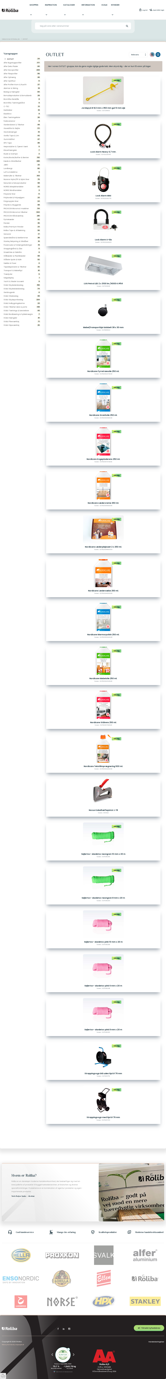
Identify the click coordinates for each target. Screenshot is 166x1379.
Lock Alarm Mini (103, 195)
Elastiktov (8, 114)
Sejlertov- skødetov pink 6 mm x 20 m (103, 985)
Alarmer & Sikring (11, 88)
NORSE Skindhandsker (13, 190)
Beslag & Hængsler (12, 92)
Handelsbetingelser (156, 1342)
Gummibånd (9, 139)
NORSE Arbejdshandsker (13, 186)
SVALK (104, 5)
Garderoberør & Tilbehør (14, 124)
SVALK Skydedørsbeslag (13, 285)
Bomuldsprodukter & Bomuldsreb (18, 95)
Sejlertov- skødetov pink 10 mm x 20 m (103, 941)
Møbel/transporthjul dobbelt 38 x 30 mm (103, 327)
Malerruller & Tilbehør (13, 175)
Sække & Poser (10, 263)
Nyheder (115, 10)
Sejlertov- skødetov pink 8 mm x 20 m (103, 1029)
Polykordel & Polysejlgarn (14, 197)
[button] (152, 54)
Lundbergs (8, 168)
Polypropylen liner (11, 201)
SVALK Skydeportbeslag (13, 299)
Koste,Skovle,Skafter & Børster (16, 157)
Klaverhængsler (10, 150)
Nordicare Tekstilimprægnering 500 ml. (103, 766)
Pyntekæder (9, 219)
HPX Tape (8, 143)
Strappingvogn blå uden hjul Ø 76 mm (103, 1073)
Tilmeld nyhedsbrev (149, 1328)
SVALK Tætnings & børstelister (16, 310)
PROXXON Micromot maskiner (16, 208)
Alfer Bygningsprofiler (13, 62)
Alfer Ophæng (10, 77)
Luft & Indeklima (10, 172)
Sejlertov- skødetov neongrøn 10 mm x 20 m (103, 854)
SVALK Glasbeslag (11, 296)
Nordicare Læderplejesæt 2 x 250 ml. (103, 546)
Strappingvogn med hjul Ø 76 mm (103, 1117)
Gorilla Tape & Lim (11, 135)
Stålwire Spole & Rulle (13, 259)
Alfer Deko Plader (11, 66)
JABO (6, 165)
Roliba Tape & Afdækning (14, 230)
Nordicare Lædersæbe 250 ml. (103, 590)
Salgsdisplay (9, 278)
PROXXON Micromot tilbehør (15, 212)
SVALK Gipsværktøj (11, 325)
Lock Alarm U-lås (103, 239)
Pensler (7, 223)
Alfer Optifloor (10, 81)
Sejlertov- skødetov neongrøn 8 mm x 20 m (103, 897)
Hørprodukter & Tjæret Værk (16, 146)
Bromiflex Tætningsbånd (14, 103)
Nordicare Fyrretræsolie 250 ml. (103, 371)
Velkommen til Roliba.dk (11, 39)
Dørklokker (8, 110)
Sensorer (7, 234)
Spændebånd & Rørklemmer (16, 237)
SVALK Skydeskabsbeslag (14, 288)
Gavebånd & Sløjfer (12, 128)
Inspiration (51, 10)
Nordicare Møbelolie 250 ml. (103, 678)
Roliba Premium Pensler (13, 227)
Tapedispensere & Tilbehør (15, 267)
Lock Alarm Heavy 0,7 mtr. (103, 151)
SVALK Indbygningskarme (14, 303)
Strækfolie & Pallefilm (13, 252)
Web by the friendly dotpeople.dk (13, 1345)
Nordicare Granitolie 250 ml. (103, 415)
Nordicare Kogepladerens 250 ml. (103, 459)
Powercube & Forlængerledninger (18, 245)
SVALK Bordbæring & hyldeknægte (18, 314)
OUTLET (25, 39)
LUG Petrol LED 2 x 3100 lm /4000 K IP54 (103, 283)
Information (88, 10)
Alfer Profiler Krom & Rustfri (15, 84)
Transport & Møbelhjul (13, 270)
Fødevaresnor (9, 121)
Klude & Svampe (11, 154)
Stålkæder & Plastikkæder (15, 256)
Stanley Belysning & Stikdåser (16, 241)
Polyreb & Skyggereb (12, 205)
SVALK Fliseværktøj (11, 321)
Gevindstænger (10, 132)
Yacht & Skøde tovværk (14, 281)
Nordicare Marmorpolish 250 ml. (103, 634)
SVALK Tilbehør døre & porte (15, 307)
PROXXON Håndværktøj (13, 216)
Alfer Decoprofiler (11, 70)
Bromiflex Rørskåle (11, 99)
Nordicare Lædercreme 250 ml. (103, 503)
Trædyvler (8, 274)
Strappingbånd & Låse (13, 248)
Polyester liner (9, 194)
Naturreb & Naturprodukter (15, 183)
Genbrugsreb (9, 292)
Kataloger (69, 10)
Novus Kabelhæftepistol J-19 (103, 810)
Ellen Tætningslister (12, 117)
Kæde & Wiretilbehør (12, 161)
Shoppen (34, 10)
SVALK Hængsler (10, 318)
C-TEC (6, 106)
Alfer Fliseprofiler (10, 73)
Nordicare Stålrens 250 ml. (103, 722)
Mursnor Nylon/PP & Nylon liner (16, 179)
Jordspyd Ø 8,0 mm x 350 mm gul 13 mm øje (103, 108)
